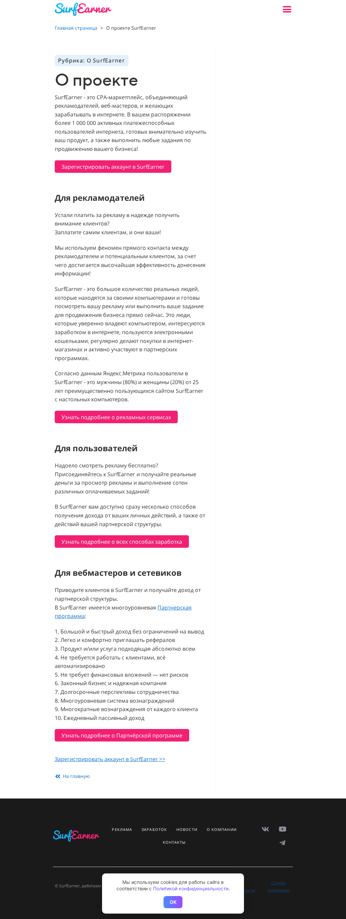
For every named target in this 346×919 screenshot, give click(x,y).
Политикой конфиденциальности (190, 888)
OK (173, 902)
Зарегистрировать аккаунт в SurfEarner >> (110, 759)
